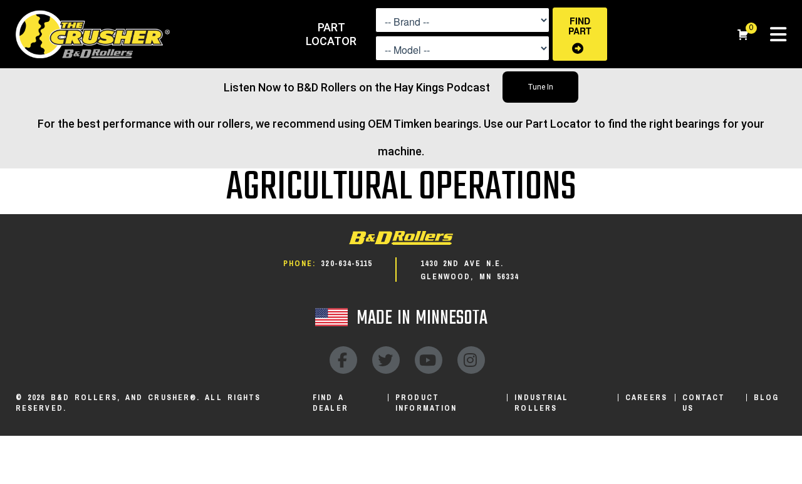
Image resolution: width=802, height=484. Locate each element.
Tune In (540, 87)
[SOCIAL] (343, 360)
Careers (646, 398)
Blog (766, 398)
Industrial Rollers (541, 403)
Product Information (426, 403)
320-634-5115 (346, 264)
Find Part (579, 25)
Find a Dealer (330, 403)
